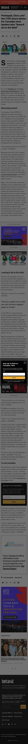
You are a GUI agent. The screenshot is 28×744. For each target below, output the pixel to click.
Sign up (14, 377)
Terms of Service (17, 380)
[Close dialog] (25, 363)
